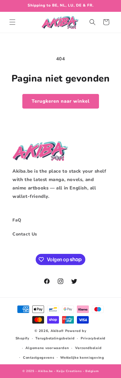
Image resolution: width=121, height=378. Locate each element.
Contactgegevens (38, 357)
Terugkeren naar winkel (61, 101)
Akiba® (57, 331)
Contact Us (24, 234)
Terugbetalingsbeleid (54, 338)
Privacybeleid (93, 338)
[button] (12, 22)
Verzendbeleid (88, 348)
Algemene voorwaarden (47, 348)
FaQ (16, 220)
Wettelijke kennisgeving (82, 357)
